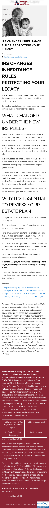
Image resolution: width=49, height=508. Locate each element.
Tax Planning (9, 57)
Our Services (8, 15)
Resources (7, 31)
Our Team (7, 25)
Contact (6, 36)
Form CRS (17, 439)
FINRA (4, 380)
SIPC (11, 380)
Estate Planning (21, 57)
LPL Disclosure (18, 488)
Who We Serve (9, 20)
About (5, 9)
